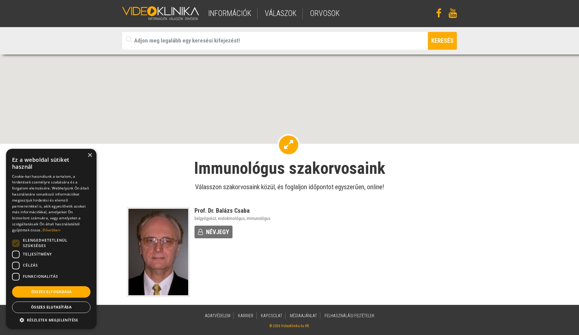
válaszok (280, 13)
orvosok (325, 13)
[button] (51, 320)
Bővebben (51, 230)
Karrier (245, 315)
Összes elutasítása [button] (51, 307)
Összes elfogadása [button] (51, 291)
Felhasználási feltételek (349, 315)
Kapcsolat (271, 315)
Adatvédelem (217, 315)
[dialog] (51, 239)
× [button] (89, 155)
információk (229, 13)
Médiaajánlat (303, 315)
